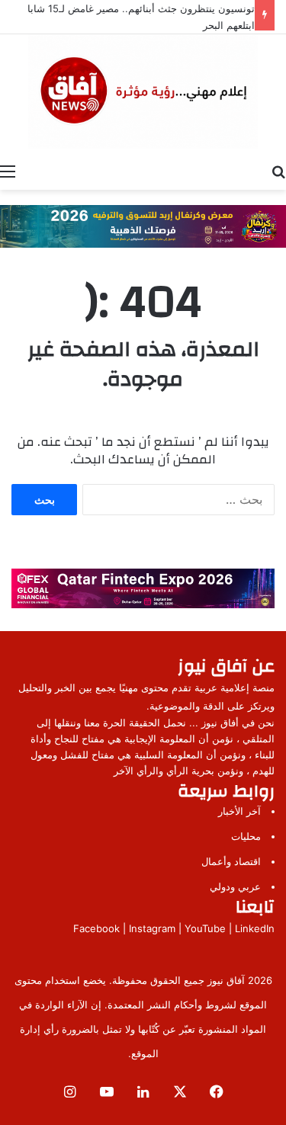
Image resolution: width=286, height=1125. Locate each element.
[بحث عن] (278, 170)
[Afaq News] (143, 91)
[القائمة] (7, 170)
